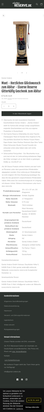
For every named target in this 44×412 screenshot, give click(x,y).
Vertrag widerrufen (32, 407)
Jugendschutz (8, 320)
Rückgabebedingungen (12, 329)
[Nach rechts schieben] (26, 73)
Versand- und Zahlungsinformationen (17, 315)
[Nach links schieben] (17, 73)
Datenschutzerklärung (11, 306)
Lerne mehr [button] (20, 409)
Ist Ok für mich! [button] (34, 400)
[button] (2, 4)
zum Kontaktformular (12, 360)
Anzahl (4, 102)
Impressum (8, 311)
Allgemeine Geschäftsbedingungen (16, 301)
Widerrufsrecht (9, 325)
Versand (10, 98)
